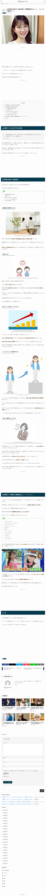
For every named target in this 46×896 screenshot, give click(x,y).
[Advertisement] (23, 56)
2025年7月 (5, 818)
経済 (4, 886)
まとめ (6, 118)
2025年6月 (5, 820)
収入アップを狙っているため (12, 111)
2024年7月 (5, 850)
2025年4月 (5, 826)
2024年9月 (5, 844)
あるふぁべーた (7, 687)
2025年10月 (5, 810)
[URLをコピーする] (40, 664)
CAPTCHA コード (6, 776)
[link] (16, 684)
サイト (4, 766)
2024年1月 (5, 858)
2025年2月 (5, 831)
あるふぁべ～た (23, 1)
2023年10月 (5, 860)
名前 (4, 757)
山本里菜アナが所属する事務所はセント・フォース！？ (16, 116)
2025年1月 (5, 834)
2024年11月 (5, 839)
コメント (5, 742)
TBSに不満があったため (11, 114)
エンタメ (4, 658)
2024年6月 (5, 852)
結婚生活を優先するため (11, 108)
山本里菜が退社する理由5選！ (11, 106)
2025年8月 (5, 815)
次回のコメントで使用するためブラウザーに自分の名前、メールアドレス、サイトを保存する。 (21, 770)
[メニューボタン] (1, 1)
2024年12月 (5, 836)
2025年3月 (5, 828)
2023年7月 (5, 863)
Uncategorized (6, 870)
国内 (4, 878)
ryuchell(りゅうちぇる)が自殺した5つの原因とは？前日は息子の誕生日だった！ (18, 801)
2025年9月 (5, 812)
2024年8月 (5, 847)
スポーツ (5, 875)
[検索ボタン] (44, 1)
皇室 (4, 883)
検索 (42, 790)
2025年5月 (5, 823)
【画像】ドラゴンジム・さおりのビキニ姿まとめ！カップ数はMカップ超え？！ (18, 799)
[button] (5, 664)
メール (5, 762)
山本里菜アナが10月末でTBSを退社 (12, 105)
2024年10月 (5, 842)
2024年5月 (5, 855)
